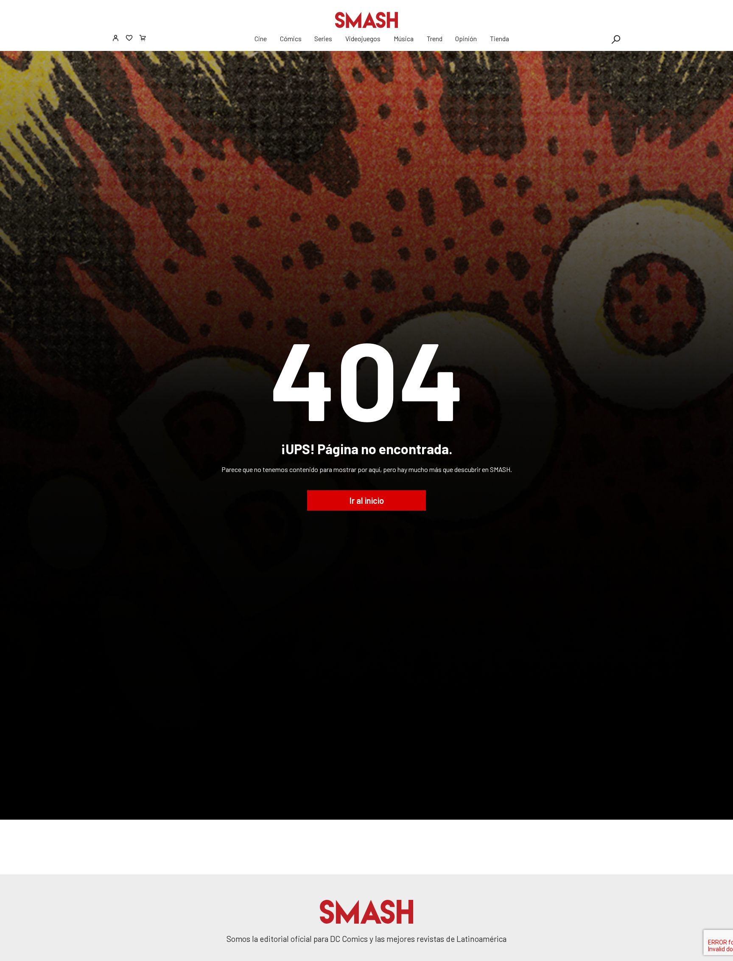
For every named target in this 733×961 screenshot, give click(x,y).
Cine (261, 38)
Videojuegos (362, 38)
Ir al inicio (367, 500)
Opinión (466, 38)
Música (404, 38)
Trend (434, 38)
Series (323, 38)
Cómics (291, 38)
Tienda (499, 38)
